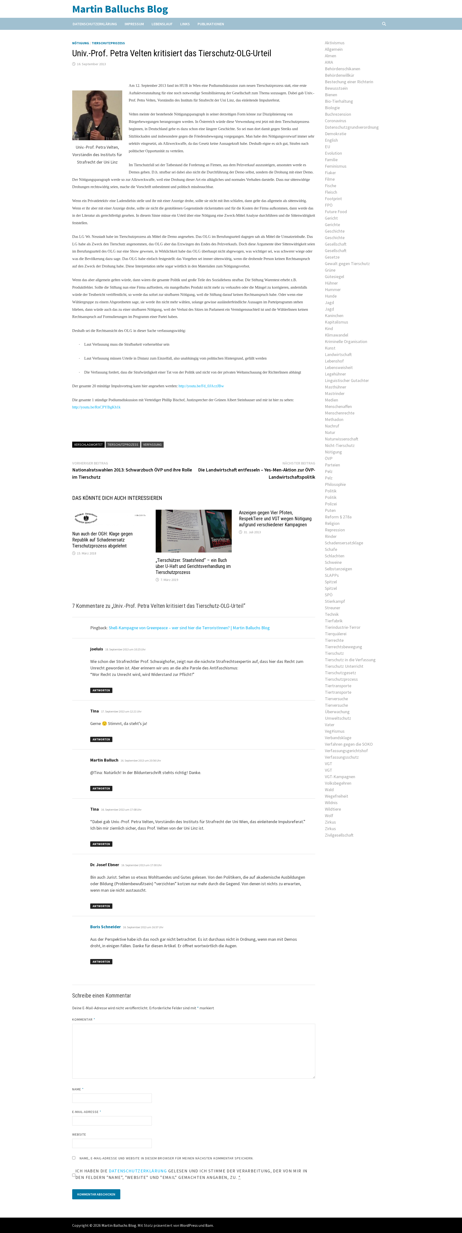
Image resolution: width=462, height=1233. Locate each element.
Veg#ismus (335, 731)
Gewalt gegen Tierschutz (347, 263)
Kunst (330, 348)
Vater (329, 724)
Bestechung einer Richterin (349, 81)
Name (78, 1089)
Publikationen (211, 23)
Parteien (332, 465)
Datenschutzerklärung (95, 23)
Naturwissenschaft (341, 439)
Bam (209, 1225)
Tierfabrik (334, 620)
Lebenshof (334, 361)
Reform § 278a (338, 517)
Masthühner (335, 387)
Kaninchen (334, 315)
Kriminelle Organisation (346, 341)
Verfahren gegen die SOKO (349, 744)
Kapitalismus (336, 322)
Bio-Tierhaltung (339, 101)
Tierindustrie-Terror (342, 627)
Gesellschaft (335, 244)
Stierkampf (335, 601)
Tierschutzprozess (108, 43)
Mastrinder (335, 393)
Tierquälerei (335, 633)
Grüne (330, 270)
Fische (330, 185)
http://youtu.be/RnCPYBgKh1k (96, 407)
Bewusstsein (336, 88)
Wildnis (331, 802)
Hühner (331, 283)
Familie (331, 159)
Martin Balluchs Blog (120, 8)
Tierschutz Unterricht (344, 666)
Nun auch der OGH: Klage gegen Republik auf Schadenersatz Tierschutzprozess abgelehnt (102, 540)
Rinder (331, 536)
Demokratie (335, 133)
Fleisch (331, 192)
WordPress (189, 1225)
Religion (332, 523)
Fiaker (330, 172)
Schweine (333, 562)
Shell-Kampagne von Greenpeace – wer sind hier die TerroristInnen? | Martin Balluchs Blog (189, 627)
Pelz (329, 471)
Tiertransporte (338, 685)
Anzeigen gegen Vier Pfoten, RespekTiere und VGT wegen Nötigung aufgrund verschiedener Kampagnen (275, 519)
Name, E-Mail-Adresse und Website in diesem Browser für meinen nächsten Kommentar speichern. (167, 1158)
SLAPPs (332, 575)
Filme (330, 179)
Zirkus (330, 822)
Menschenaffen (338, 406)
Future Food (336, 211)
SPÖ (329, 594)
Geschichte (335, 231)
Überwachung (337, 711)
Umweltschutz (338, 718)
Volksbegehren (338, 783)
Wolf (329, 815)
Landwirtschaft (338, 354)
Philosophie (335, 484)
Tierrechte (334, 640)
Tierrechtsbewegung (343, 646)
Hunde (331, 296)
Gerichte (332, 224)
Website (79, 1134)
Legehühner (335, 374)
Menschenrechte (339, 413)
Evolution (333, 153)
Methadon (334, 419)
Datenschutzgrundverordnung (352, 127)
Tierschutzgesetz (340, 672)
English (331, 140)
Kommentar (83, 1019)
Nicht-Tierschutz (340, 445)
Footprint (333, 198)
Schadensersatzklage (344, 543)
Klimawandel (336, 335)
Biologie (332, 107)
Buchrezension (338, 114)
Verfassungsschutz (342, 757)
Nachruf (332, 426)
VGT (328, 763)
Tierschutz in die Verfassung (350, 659)
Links (185, 23)
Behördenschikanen (342, 68)
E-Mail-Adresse (86, 1112)
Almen (330, 55)
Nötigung (80, 43)
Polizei (331, 504)
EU (327, 146)
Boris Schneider (105, 926)
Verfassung (152, 444)
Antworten (101, 690)
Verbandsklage (338, 737)
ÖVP (329, 458)
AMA (329, 62)
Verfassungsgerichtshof (346, 750)
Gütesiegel (334, 276)
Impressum (134, 23)
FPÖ (329, 205)
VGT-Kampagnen (340, 776)
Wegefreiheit (336, 796)
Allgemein (334, 49)
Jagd (329, 302)
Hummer (333, 289)
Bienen (331, 94)
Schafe (331, 549)
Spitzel (331, 582)
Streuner (332, 607)
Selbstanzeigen (338, 569)
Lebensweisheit (339, 367)
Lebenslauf (162, 23)
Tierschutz (334, 653)
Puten (330, 510)
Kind (329, 328)
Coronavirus (335, 120)
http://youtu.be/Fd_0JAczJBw (201, 386)
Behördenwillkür (339, 75)
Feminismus (335, 166)
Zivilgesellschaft (339, 835)
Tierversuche (336, 698)
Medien (331, 400)
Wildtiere (333, 809)
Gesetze (332, 257)
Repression (335, 530)
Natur (330, 432)
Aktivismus (335, 42)
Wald (329, 789)
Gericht (331, 218)
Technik (332, 614)
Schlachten (334, 556)
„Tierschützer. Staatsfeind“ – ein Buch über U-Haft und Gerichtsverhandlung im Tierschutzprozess (193, 566)
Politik (331, 491)
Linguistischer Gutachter (347, 380)
